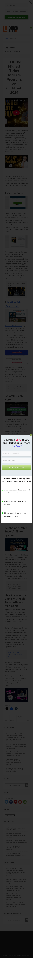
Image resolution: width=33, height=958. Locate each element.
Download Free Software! (16, 467)
